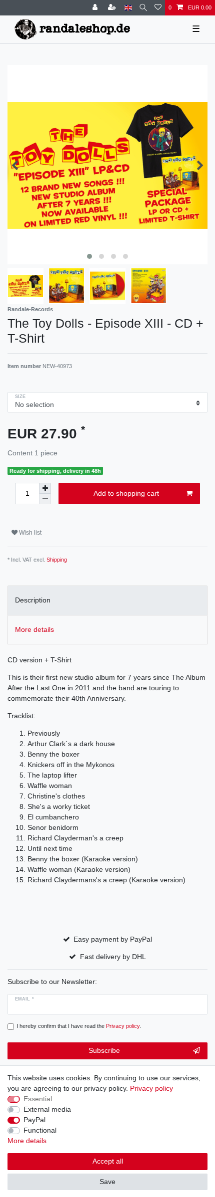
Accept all (107, 1161)
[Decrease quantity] (45, 499)
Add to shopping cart (126, 493)
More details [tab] (34, 629)
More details (27, 1141)
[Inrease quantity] (45, 488)
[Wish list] (158, 7)
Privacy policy (151, 1088)
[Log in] (96, 7)
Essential (38, 1099)
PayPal (35, 1120)
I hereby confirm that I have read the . (78, 1026)
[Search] (143, 7)
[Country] (128, 7)
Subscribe (104, 1050)
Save (108, 1182)
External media (47, 1109)
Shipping (56, 560)
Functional (40, 1130)
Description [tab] (32, 600)
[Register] (113, 7)
